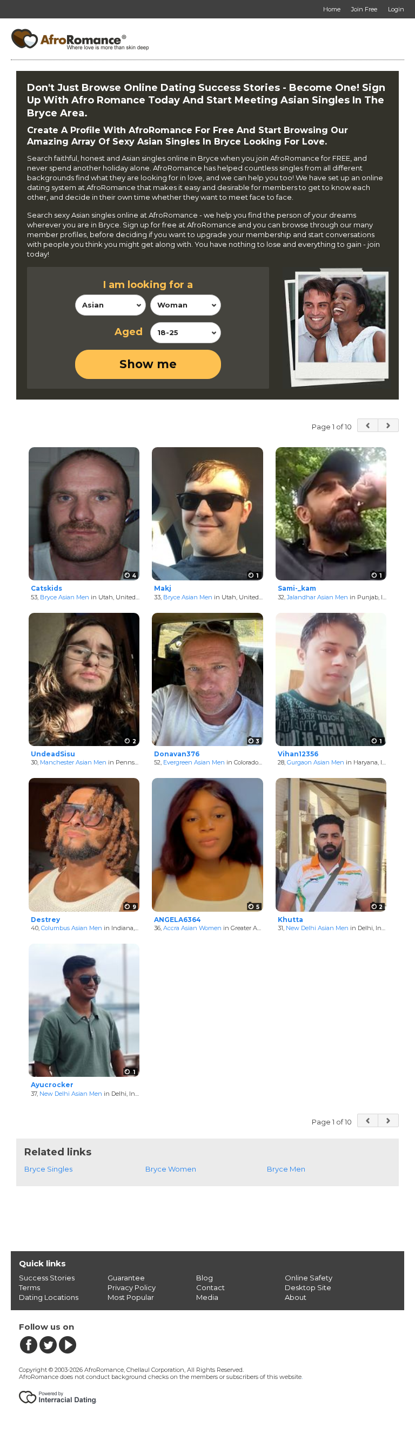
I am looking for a (148, 285)
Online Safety (308, 1277)
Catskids (46, 588)
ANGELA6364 (177, 920)
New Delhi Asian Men (317, 928)
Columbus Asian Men (71, 928)
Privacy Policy (132, 1287)
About (295, 1297)
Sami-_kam (297, 588)
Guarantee (126, 1277)
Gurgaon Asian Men (315, 762)
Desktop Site (308, 1287)
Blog (204, 1277)
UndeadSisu (53, 754)
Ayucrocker (52, 1085)
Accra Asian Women (192, 928)
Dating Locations (48, 1297)
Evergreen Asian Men (194, 762)
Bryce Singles (48, 1169)
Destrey (45, 920)
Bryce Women (170, 1169)
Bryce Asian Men (64, 597)
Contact (210, 1287)
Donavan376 (176, 754)
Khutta (290, 920)
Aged (129, 332)
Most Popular (131, 1297)
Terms (29, 1287)
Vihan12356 (298, 754)
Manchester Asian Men (73, 762)
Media (207, 1297)
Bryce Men (286, 1169)
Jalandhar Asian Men (317, 597)
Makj (162, 588)
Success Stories (47, 1277)
